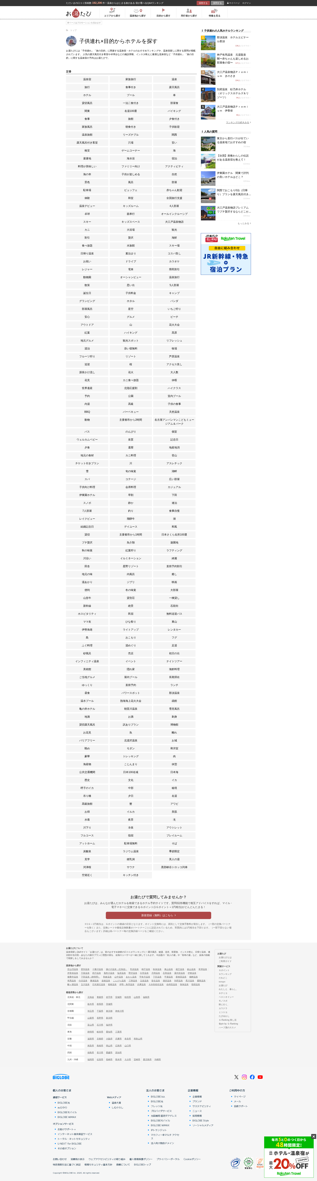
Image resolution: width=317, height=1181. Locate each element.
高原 (174, 332)
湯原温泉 (167, 980)
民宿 (130, 613)
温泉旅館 (87, 134)
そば (174, 843)
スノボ (87, 503)
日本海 (174, 772)
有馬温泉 (71, 980)
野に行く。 (224, 1004)
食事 (87, 118)
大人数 (174, 372)
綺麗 (174, 558)
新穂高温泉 (181, 977)
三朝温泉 (133, 980)
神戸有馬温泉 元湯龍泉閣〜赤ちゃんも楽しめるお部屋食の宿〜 (233, 58)
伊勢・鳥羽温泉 (126, 984)
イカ (174, 780)
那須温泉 (174, 693)
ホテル (87, 95)
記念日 (174, 439)
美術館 (87, 669)
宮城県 (118, 997)
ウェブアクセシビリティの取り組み (106, 1159)
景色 (87, 182)
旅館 (130, 118)
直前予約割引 (174, 566)
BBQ (87, 411)
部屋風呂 (87, 308)
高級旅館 (87, 803)
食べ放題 (87, 245)
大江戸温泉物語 (174, 221)
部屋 (174, 182)
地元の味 (87, 574)
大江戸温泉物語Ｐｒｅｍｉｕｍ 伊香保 (233, 108)
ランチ (174, 685)
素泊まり (130, 253)
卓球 (87, 213)
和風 (174, 526)
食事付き (130, 87)
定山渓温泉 (72, 969)
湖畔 (174, 471)
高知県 (118, 1052)
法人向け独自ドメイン (162, 1143)
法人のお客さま (155, 1090)
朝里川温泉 (130, 708)
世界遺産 (87, 388)
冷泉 (130, 827)
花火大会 (174, 324)
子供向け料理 (87, 487)
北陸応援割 (130, 388)
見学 (87, 859)
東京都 (109, 1011)
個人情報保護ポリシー (141, 1159)
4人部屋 (174, 206)
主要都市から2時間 (130, 419)
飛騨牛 (131, 518)
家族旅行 (130, 79)
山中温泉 (118, 977)
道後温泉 (106, 980)
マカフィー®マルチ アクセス (165, 1136)
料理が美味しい (87, 166)
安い (174, 142)
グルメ (131, 316)
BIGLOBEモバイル (67, 1112)
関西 (174, 134)
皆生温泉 (155, 980)
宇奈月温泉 (144, 977)
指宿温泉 (195, 984)
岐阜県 (100, 1032)
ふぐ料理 (87, 645)
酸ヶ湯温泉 (72, 984)
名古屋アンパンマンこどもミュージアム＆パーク (174, 421)
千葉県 (100, 1011)
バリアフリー (87, 740)
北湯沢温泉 (130, 740)
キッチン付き (131, 875)
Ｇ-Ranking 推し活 (227, 1020)
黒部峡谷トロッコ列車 (174, 867)
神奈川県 (119, 1011)
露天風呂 (174, 87)
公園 (130, 396)
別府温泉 (178, 980)
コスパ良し (174, 253)
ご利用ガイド (225, 961)
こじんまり (130, 764)
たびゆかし (224, 1016)
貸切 (87, 534)
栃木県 (91, 1004)
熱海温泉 (184, 984)
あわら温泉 (131, 977)
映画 (174, 582)
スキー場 (174, 245)
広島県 (118, 1045)
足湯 (174, 645)
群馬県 (100, 1004)
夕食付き (174, 118)
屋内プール (130, 677)
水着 (87, 819)
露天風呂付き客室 (87, 142)
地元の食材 (87, 455)
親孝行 (131, 213)
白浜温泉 (83, 980)
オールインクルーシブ (174, 213)
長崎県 (109, 1059)
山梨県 (91, 1018)
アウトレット (174, 827)
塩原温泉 (121, 973)
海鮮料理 (174, 669)
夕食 (87, 447)
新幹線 (87, 605)
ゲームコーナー (131, 150)
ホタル (131, 301)
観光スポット (131, 340)
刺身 (174, 716)
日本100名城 (130, 772)
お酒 (130, 716)
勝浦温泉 (94, 980)
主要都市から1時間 (130, 534)
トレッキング (131, 756)
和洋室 (174, 748)
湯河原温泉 (179, 973)
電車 (130, 269)
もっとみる (243, 223)
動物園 (87, 277)
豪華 (87, 756)
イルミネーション (130, 558)
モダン (131, 748)
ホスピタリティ (87, 613)
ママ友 (87, 621)
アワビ (174, 803)
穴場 (130, 142)
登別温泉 (85, 969)
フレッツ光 (156, 1106)
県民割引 (174, 269)
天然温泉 (174, 411)
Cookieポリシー (192, 1159)
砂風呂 (87, 653)
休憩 (174, 764)
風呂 (130, 182)
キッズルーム (131, 206)
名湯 (174, 795)
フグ (174, 637)
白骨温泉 (144, 973)
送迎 (87, 364)
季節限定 (174, 851)
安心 (87, 316)
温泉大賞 (116, 1102)
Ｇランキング (225, 974)
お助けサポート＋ (67, 1129)
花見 (87, 380)
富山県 (91, 1025)
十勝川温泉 (97, 969)
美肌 (174, 811)
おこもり (130, 637)
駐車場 (87, 190)
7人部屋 (87, 510)
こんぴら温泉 (119, 980)
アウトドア (87, 324)
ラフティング (174, 550)
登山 (174, 455)
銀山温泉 (191, 969)
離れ (174, 732)
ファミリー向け (131, 166)
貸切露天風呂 (87, 724)
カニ (87, 229)
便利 (87, 590)
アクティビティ (174, 166)
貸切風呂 (87, 103)
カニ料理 (130, 455)
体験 (87, 198)
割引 (87, 237)
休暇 (174, 380)
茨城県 (109, 1004)
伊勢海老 (87, 629)
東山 (174, 621)
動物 (87, 419)
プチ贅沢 (87, 542)
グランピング (87, 301)
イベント (130, 661)
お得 (87, 811)
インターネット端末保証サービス (75, 1134)
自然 (174, 174)
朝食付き (130, 126)
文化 (130, 780)
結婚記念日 (87, 526)
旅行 (87, 87)
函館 (174, 700)
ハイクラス (174, 388)
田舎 (87, 566)
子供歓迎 (174, 126)
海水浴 (131, 158)
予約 (87, 396)
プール (131, 95)
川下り (87, 827)
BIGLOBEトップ (142, 1164)
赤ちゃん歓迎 (174, 190)
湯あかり (87, 582)
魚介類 (131, 542)
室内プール (174, 396)
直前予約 (130, 685)
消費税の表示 (78, 1159)
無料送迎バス (174, 613)
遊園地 (174, 542)
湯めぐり (130, 645)
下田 (174, 495)
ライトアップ (131, 629)
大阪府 (109, 1038)
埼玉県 (91, 1011)
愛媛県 (109, 1052)
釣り (130, 510)
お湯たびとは (225, 957)
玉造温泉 (144, 980)
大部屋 (174, 590)
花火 (130, 372)
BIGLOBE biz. (158, 1096)
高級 (130, 404)
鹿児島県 (147, 1059)
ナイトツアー (174, 661)
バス (87, 431)
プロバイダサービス (161, 1111)
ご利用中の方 (237, 1090)
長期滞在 (174, 677)
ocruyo (222, 981)
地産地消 (174, 447)
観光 (174, 229)
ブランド (197, 1101)
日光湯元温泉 (98, 984)
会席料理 (130, 487)
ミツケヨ (223, 1012)
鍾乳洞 (131, 859)
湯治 (87, 348)
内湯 (87, 404)
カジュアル (174, 487)
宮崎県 (137, 1059)
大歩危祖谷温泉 (156, 984)
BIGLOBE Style (201, 1120)
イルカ (131, 811)
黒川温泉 (190, 980)
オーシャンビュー (130, 277)
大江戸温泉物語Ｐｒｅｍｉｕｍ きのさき (233, 74)
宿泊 (174, 158)
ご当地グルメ (87, 677)
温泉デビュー (87, 206)
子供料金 (130, 293)
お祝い (87, 261)
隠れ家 (131, 669)
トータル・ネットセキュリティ (74, 1138)
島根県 (100, 1045)
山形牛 (87, 598)
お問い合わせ (60, 1159)
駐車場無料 (130, 843)
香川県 (100, 1052)
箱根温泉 (112, 984)
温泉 (174, 79)
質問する (217, 3)
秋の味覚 (87, 550)
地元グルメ (87, 340)
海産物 (87, 764)
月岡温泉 (155, 973)
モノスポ (223, 1001)
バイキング (174, 111)
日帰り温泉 (87, 253)
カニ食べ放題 (131, 380)
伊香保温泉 (72, 973)
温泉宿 (87, 79)
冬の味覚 (130, 590)
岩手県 (109, 997)
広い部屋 (174, 479)
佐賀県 (100, 1059)
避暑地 (87, 158)
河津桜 (87, 867)
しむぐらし (117, 1107)
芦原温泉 (174, 356)
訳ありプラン (131, 724)
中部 (130, 788)
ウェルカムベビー (87, 439)
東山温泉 (168, 969)
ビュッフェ (130, 190)
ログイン (246, 3)
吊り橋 (87, 795)
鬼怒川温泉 (109, 973)
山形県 (137, 997)
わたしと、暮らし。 (228, 989)
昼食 (87, 693)
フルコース (87, 835)
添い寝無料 (130, 348)
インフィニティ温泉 (87, 661)
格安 (87, 150)
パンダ (174, 301)
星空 (130, 308)
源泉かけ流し (87, 372)
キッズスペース (131, 221)
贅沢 (130, 237)
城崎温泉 (193, 977)
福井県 (109, 1025)
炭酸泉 (87, 851)
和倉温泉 (107, 977)
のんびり (130, 431)
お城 (174, 740)
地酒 (87, 716)
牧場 (174, 348)
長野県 (100, 1018)
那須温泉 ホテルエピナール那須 (233, 39)
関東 (87, 111)
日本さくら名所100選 (174, 534)
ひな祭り (130, 621)
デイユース (130, 526)
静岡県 (91, 1032)
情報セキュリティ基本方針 (98, 1164)
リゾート (130, 356)
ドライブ (130, 261)
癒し (174, 574)
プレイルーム (174, 835)
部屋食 (174, 103)
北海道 (91, 997)
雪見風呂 (174, 708)
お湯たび (223, 985)
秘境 (174, 788)
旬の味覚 (130, 471)
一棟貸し (174, 598)
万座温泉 (85, 973)
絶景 (130, 605)
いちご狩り (174, 308)
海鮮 (174, 237)
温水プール (87, 700)
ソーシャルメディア (203, 1125)
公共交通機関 (87, 772)
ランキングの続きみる (237, 122)
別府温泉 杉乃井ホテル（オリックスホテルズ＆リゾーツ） (233, 93)
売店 (130, 653)
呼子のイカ (87, 788)
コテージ (130, 479)
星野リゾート (131, 566)
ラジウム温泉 (131, 851)
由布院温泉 (171, 984)
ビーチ (174, 316)
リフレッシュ (174, 340)
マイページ (234, 3)
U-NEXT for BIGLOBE (70, 1143)
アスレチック (174, 463)
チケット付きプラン (87, 463)
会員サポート (241, 1106)
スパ (87, 479)
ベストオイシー (226, 997)
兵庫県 (118, 1038)
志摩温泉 (141, 984)
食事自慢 (174, 510)
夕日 (130, 795)
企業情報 (193, 1090)
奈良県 (127, 1038)
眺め (87, 748)
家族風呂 (87, 126)
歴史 (87, 780)
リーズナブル (131, 134)
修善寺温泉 (72, 977)
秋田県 (127, 997)
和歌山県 (138, 1038)
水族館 (131, 245)
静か (130, 503)
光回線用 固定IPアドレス (164, 1115)
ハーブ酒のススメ (227, 1027)
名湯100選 (130, 111)
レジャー (87, 269)
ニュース (197, 1111)
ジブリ (131, 582)
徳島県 (91, 1052)
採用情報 (197, 1115)
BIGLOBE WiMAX (67, 1117)
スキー (87, 221)
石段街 (174, 605)
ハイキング (130, 332)
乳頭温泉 (134, 969)
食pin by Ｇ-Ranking (228, 1023)
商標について (123, 1164)
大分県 (127, 1059)
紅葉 (87, 332)
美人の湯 (174, 859)
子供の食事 (174, 404)
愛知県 (109, 1032)
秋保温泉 (157, 969)
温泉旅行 (174, 277)
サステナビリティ (202, 1106)
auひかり (62, 1107)
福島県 (146, 997)
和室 (130, 198)
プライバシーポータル (168, 1159)
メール (237, 1101)
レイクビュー (87, 518)
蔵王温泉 (180, 969)
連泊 (174, 503)
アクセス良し (174, 364)
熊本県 (118, 1059)
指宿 (130, 835)
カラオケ (174, 261)
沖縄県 (157, 1059)
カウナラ (223, 1008)
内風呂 (131, 574)
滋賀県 (91, 1038)
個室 (174, 431)
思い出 (131, 285)
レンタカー (174, 629)
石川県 (100, 1025)
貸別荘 (131, 598)
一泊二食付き (131, 103)
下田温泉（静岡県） (90, 977)
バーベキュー (131, 411)
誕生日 (87, 293)
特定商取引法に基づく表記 (67, 1164)
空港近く (87, 875)
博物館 (174, 724)
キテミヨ (223, 993)
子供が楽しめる (131, 174)
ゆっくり (87, 685)
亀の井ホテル (87, 708)
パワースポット (131, 693)
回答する (203, 3)
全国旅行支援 (174, 198)
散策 (87, 285)
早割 (130, 495)
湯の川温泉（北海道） (116, 969)
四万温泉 (96, 973)
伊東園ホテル (87, 495)
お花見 (87, 732)
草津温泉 (202, 969)
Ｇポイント (224, 970)
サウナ (131, 867)
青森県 (100, 997)
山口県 (127, 1045)
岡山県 (109, 1045)
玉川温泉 (85, 984)
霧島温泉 (201, 980)
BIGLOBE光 (64, 1102)
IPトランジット (159, 1130)
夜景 (130, 819)
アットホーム (87, 843)
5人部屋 (174, 285)
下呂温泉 (157, 977)
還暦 (130, 447)
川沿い (87, 558)
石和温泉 (167, 973)
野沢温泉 (133, 973)
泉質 (130, 439)
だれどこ (223, 978)
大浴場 (131, 229)
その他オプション (67, 1148)
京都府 (100, 1038)
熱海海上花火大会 (130, 700)
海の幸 (87, 174)
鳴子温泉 (145, 969)
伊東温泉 (192, 973)
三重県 (118, 1032)
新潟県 (109, 1018)
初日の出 (174, 653)
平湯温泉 (168, 977)
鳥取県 (91, 1045)
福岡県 (91, 1059)
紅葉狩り (130, 550)
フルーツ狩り (87, 356)
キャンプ (174, 293)
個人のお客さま (62, 1090)
